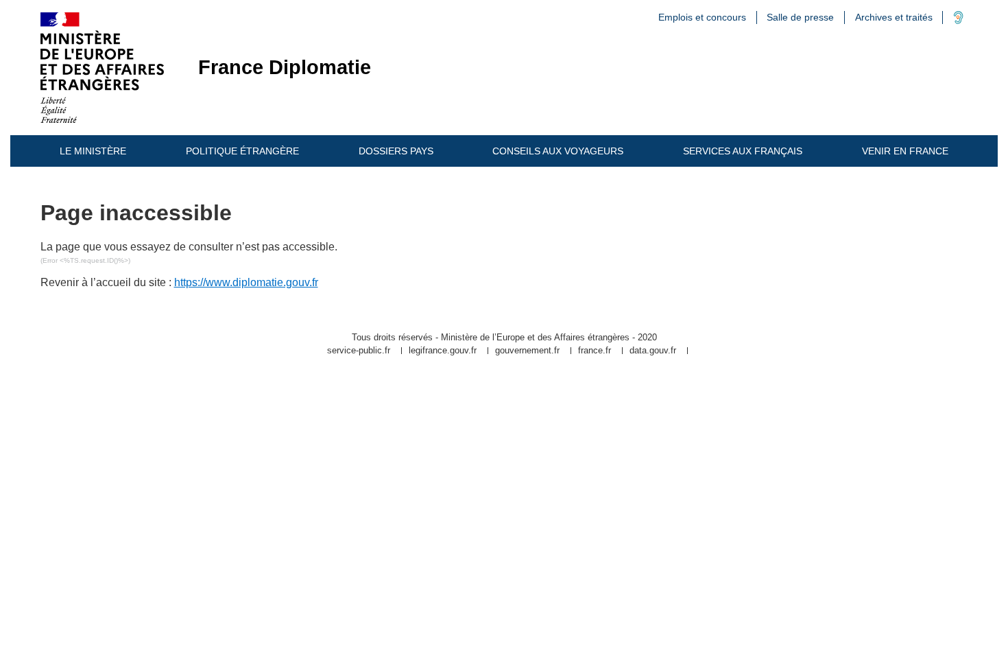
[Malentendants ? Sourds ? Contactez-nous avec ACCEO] (958, 20)
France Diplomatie (284, 68)
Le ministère (93, 150)
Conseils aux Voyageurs (557, 150)
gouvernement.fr (527, 351)
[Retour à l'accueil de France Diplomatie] (102, 67)
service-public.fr (358, 351)
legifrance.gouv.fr (443, 351)
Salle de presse (800, 17)
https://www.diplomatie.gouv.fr (246, 282)
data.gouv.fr (652, 351)
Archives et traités (894, 17)
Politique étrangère (242, 150)
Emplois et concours (702, 17)
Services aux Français (742, 150)
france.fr (594, 351)
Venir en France (905, 150)
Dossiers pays (396, 150)
